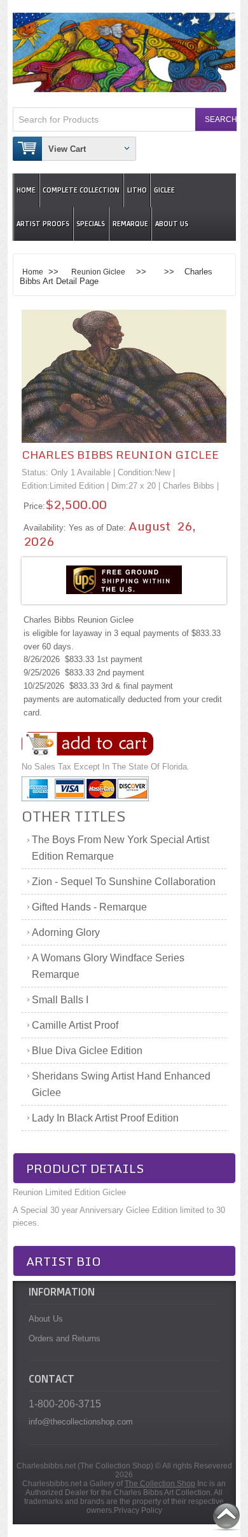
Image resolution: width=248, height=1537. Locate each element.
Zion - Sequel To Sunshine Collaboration (124, 881)
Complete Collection (81, 190)
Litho (137, 190)
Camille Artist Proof (75, 1025)
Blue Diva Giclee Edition (87, 1050)
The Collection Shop (160, 1483)
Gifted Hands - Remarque (89, 907)
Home (26, 190)
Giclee (164, 190)
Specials (90, 224)
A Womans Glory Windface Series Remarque (108, 966)
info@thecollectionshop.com (81, 1421)
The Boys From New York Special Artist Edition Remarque (120, 848)
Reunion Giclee (98, 271)
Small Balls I (60, 999)
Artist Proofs (43, 224)
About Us (171, 224)
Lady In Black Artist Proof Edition (105, 1118)
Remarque (130, 224)
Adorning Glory (66, 932)
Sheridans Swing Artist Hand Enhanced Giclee (121, 1084)
